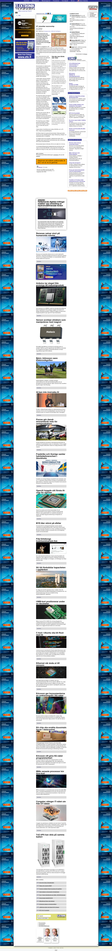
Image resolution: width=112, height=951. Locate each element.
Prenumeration (42, 923)
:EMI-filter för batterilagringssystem (74, 75)
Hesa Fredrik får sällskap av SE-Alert (77, 19)
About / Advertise (83, 0)
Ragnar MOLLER (75, 40)
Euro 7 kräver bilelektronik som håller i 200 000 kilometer (52, 895)
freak (72, 47)
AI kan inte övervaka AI (74, 162)
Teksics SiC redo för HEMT (45, 885)
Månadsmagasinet (46, 0)
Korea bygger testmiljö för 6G (46, 898)
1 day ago (75, 37)
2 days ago (78, 51)
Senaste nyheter (74, 140)
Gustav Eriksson (75, 15)
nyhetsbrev (56, 154)
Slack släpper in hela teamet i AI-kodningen (49, 891)
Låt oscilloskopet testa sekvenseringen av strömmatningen (74, 65)
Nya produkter (74, 93)
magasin (38, 156)
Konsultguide (65, 0)
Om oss (73, 0)
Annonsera (26, 0)
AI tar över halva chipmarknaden (46, 882)
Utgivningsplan (35, 0)
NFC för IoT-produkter (44, 910)
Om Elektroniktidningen (44, 925)
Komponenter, (47, 31)
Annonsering (42, 924)
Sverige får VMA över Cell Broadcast (77, 28)
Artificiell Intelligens (56, 31)
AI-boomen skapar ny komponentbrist (47, 904)
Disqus (85, 54)
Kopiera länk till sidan (40, 13)
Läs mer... (39, 261)
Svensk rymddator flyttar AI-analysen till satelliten (50, 888)
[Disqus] (51, 181)
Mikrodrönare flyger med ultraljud (46, 901)
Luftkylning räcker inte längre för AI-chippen (49, 907)
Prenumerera (56, 0)
